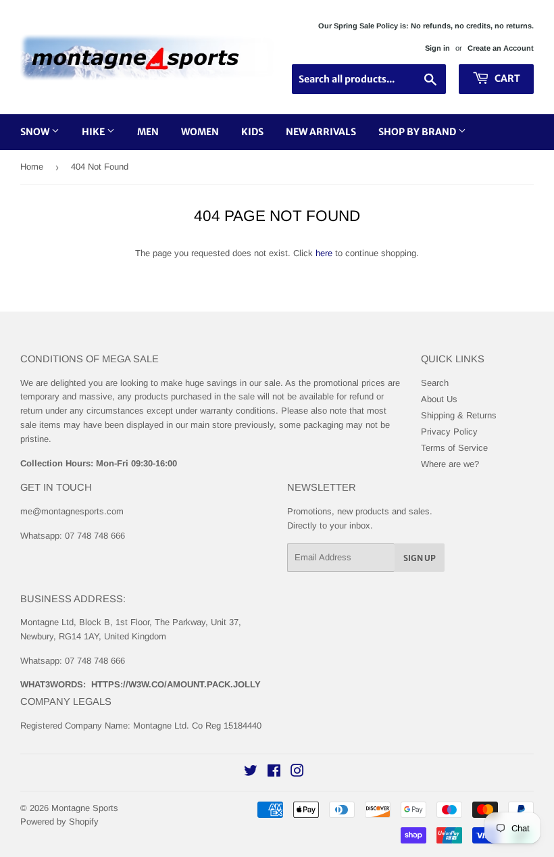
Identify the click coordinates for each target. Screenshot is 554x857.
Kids (252, 132)
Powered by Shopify (59, 821)
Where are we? (450, 464)
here (324, 253)
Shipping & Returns (459, 415)
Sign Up (419, 558)
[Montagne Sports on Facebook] (274, 773)
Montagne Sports (84, 808)
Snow (35, 132)
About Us (439, 399)
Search (435, 383)
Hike (94, 132)
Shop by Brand (418, 132)
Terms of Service (454, 448)
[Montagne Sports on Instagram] (297, 773)
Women (200, 132)
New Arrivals (321, 132)
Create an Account (501, 48)
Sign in (437, 48)
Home (31, 167)
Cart (506, 78)
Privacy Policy (449, 431)
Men (148, 132)
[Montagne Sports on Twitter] (250, 773)
